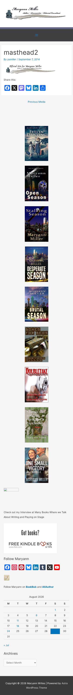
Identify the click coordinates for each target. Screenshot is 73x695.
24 (8, 631)
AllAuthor (48, 586)
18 (17, 625)
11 (18, 620)
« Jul (6, 645)
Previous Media (36, 101)
